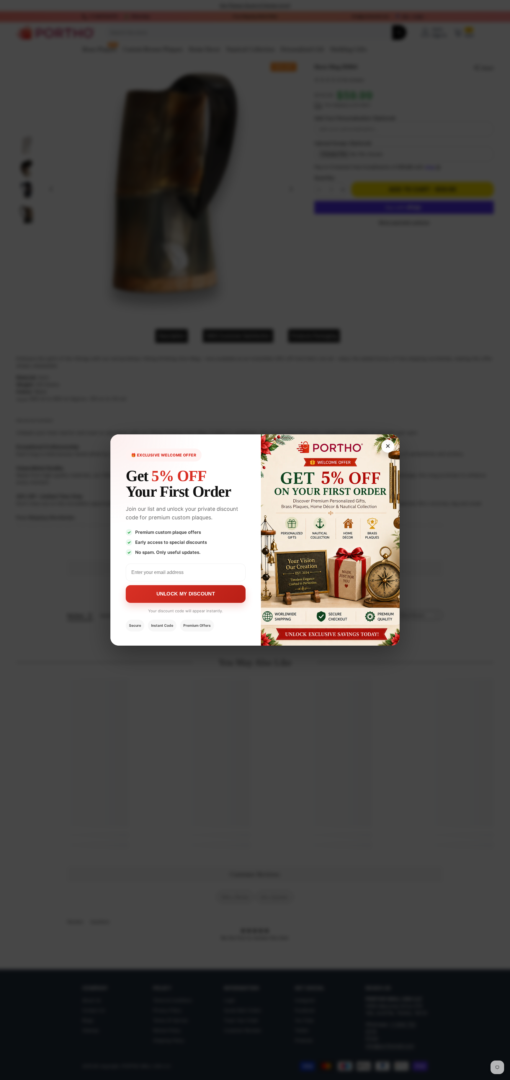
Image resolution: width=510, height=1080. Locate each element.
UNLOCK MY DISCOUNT (185, 594)
